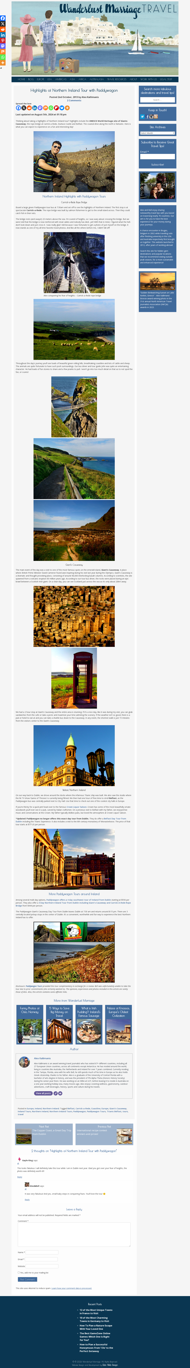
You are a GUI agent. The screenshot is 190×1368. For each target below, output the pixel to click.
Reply (19, 1177)
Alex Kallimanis (42, 1058)
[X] (23, 107)
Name (21, 1252)
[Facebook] (18, 107)
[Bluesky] (61, 107)
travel (21, 1114)
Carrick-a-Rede (83, 1108)
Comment (23, 1221)
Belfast (71, 1108)
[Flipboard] (56, 107)
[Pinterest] (3, 40)
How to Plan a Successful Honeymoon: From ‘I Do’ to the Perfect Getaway (96, 1348)
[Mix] (45, 107)
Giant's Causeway (118, 1108)
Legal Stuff (166, 79)
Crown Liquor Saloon (77, 807)
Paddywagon (79, 1111)
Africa (82, 79)
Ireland (38, 1108)
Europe (40, 79)
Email (21, 1259)
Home (21, 79)
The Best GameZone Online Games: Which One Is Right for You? (95, 1337)
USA (49, 79)
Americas (60, 79)
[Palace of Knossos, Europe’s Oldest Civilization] (119, 1030)
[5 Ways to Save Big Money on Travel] (59, 1030)
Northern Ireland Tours (61, 1111)
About (133, 79)
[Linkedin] (34, 107)
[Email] (60, 1093)
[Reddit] (29, 107)
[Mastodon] (40, 107)
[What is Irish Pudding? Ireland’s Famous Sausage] (89, 1030)
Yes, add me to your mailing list (34, 1272)
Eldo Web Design (110, 1365)
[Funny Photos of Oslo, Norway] (30, 1030)
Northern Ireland (51, 1108)
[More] (67, 107)
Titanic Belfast (114, 1111)
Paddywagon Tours (34, 986)
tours (125, 1111)
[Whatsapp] (51, 107)
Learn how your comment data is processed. (71, 1288)
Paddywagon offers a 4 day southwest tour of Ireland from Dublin (78, 900)
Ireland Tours (24, 1111)
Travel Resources (116, 79)
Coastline (95, 1108)
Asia (72, 79)
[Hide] (1, 68)
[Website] (56, 1093)
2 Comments (74, 100)
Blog (31, 79)
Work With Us (148, 79)
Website (21, 1266)
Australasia (97, 79)
